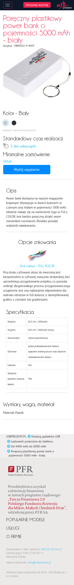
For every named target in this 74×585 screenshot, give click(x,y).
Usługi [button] (12, 528)
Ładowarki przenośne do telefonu (32, 441)
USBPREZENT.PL (16, 436)
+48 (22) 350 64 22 (51, 549)
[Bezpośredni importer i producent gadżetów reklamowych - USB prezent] (64, 5)
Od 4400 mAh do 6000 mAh (28, 446)
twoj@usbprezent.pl (39, 562)
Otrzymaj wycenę (37, 5)
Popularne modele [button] (25, 519)
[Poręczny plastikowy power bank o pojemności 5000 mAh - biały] (5, 123)
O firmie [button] (14, 536)
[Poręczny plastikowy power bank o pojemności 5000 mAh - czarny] (14, 123)
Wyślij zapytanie (26, 169)
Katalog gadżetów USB (45, 436)
